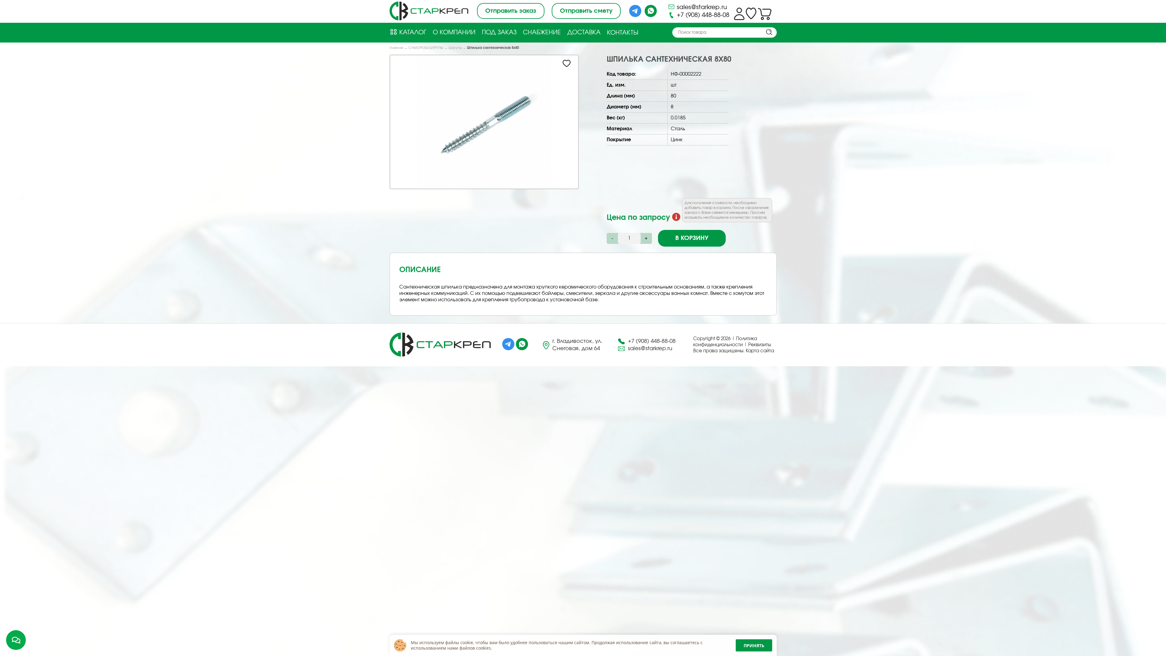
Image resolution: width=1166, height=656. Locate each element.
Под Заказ (499, 32)
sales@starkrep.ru (701, 7)
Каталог (411, 32)
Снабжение (542, 32)
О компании (454, 32)
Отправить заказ (510, 11)
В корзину (691, 238)
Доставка (584, 32)
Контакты (622, 33)
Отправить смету (586, 11)
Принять (754, 645)
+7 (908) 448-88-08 (702, 15)
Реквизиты (759, 345)
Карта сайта (760, 351)
